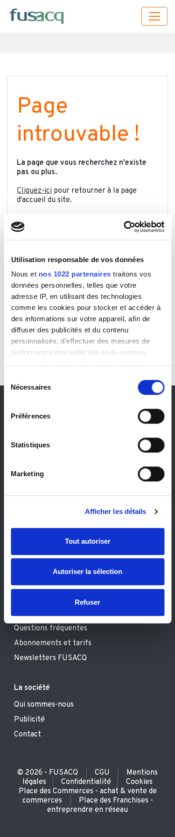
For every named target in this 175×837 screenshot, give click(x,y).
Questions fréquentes (50, 628)
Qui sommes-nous (44, 704)
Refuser (87, 602)
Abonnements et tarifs (52, 643)
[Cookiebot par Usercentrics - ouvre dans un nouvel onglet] (124, 227)
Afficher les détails (116, 511)
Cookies (139, 782)
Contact (27, 734)
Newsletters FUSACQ (50, 658)
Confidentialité (86, 782)
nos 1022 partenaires (74, 274)
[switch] (151, 416)
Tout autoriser (88, 541)
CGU (102, 772)
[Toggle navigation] (154, 16)
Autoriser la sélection (87, 571)
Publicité (29, 719)
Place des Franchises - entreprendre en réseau (100, 805)
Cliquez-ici (34, 191)
